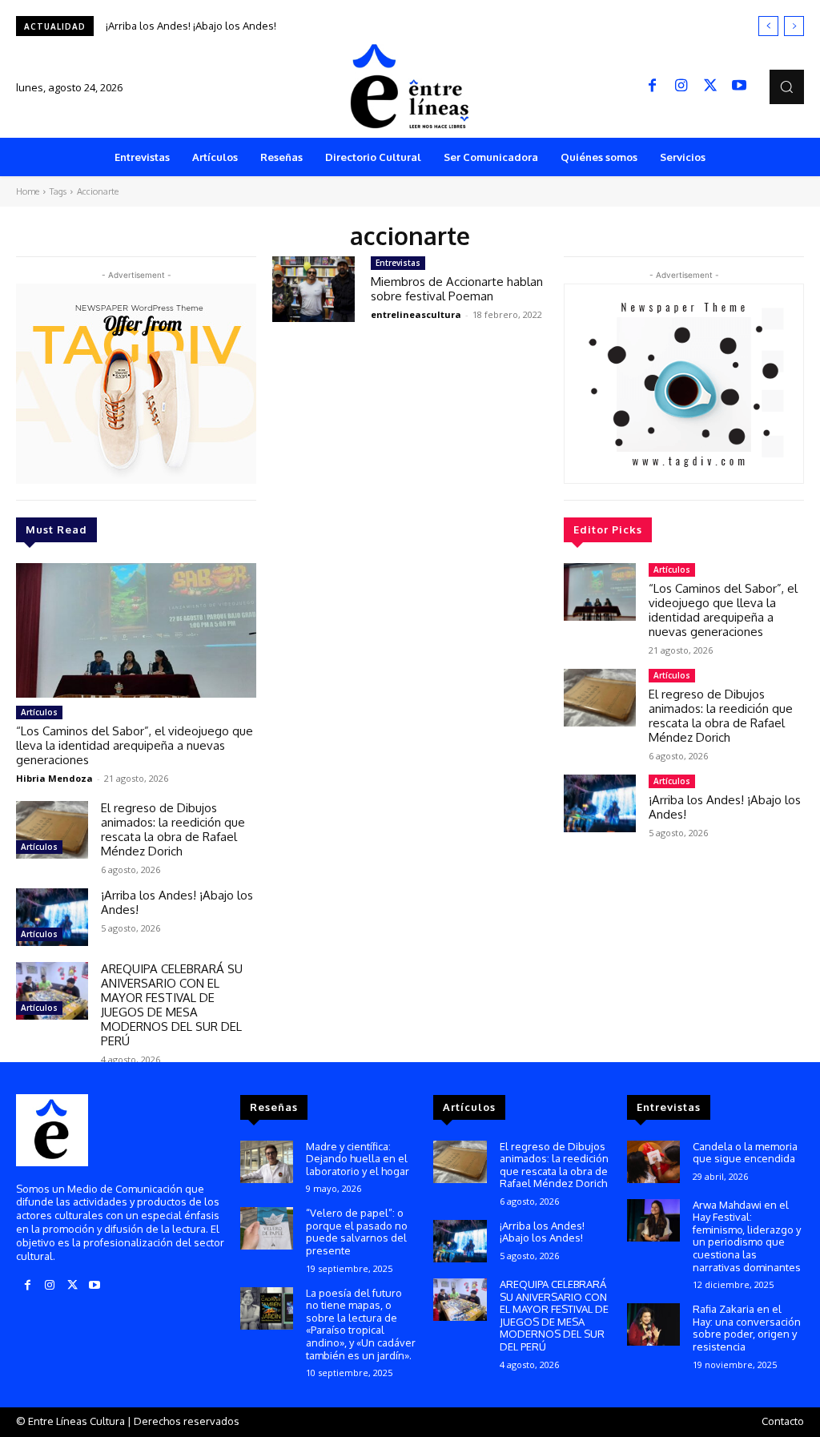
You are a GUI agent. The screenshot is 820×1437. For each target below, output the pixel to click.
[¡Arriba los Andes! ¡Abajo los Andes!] (52, 917)
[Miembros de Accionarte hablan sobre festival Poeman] (313, 289)
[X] (710, 86)
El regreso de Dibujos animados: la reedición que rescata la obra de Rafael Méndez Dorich (173, 829)
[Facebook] (652, 86)
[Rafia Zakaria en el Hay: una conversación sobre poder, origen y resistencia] (653, 1324)
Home (27, 191)
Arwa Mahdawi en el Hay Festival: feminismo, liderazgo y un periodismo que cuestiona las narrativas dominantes (747, 1236)
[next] (794, 26)
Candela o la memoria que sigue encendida (745, 1152)
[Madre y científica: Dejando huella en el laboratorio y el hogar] (266, 1162)
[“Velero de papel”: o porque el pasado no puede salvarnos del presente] (266, 1228)
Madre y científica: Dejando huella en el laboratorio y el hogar (357, 1158)
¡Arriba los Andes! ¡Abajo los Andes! (191, 25)
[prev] (768, 26)
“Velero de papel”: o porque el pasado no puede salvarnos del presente (357, 1231)
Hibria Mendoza (54, 778)
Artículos (39, 712)
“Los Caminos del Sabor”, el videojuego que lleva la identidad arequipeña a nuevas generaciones (134, 745)
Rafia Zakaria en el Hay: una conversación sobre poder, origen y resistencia (747, 1327)
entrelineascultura (416, 314)
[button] (787, 87)
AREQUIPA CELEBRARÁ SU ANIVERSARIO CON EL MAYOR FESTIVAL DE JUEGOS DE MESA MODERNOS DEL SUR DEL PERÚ (172, 1005)
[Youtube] (739, 86)
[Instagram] (681, 86)
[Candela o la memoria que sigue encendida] (653, 1162)
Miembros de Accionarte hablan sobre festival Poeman (457, 289)
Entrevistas (398, 262)
